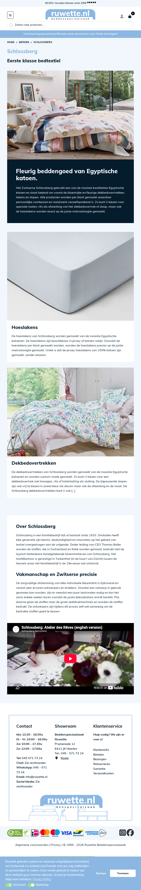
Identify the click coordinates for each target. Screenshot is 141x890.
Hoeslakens (25, 327)
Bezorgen (99, 759)
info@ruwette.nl (31, 777)
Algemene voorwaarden (31, 845)
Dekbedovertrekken (34, 463)
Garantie (99, 769)
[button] (8, 885)
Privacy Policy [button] (42, 879)
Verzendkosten (103, 773)
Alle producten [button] (10, 15)
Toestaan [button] (123, 873)
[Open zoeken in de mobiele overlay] (70, 25)
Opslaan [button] (101, 873)
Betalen (98, 754)
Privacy (56, 845)
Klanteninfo (101, 750)
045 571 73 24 (29, 758)
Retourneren (101, 764)
